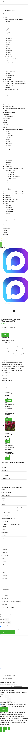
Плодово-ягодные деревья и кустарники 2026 (13, 601)
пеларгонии (9, 50)
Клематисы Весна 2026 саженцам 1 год (15, 81)
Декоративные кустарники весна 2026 (15, 58)
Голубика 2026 (9, 56)
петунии (8, 52)
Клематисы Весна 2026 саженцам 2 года (15, 83)
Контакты (5, 124)
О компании (6, 114)
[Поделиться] (6, 728)
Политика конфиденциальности (8, 625)
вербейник (9, 33)
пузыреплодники (10, 71)
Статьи (5, 120)
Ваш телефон (3, 622)
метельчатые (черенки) (14, 66)
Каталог (5, 17)
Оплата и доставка (8, 116)
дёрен (7, 69)
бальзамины (9, 25)
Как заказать (6, 118)
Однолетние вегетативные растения (14, 19)
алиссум (8, 21)
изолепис (8, 36)
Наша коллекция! (9, 91)
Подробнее (8, 400)
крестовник (9, 40)
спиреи (8, 73)
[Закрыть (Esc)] (9, 728)
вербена (8, 29)
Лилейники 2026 (9, 85)
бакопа (8, 23)
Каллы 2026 (8, 79)
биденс (8, 31)
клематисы (9, 97)
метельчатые (11, 64)
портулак (8, 54)
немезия (8, 48)
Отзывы (5, 122)
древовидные (11, 62)
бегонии (8, 27)
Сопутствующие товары (11, 112)
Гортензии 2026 (10, 60)
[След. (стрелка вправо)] (4, 731)
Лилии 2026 (8, 87)
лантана (8, 42)
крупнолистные (12, 68)
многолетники (10, 99)
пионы (8, 102)
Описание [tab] (7, 342)
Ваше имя (2, 619)
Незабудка (2, 1)
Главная (3, 313)
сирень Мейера (10, 75)
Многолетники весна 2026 (12, 89)
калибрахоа (9, 38)
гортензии (9, 95)
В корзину (5, 334)
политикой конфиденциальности (16, 629)
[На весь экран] (4, 728)
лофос (7, 46)
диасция (8, 34)
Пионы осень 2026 (9, 106)
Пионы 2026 (8, 104)
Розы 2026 (4, 604)
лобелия (8, 44)
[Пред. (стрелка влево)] (1, 731)
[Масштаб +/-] (1, 728)
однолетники (9, 101)
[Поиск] (1, 244)
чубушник (9, 77)
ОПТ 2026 (7, 93)
